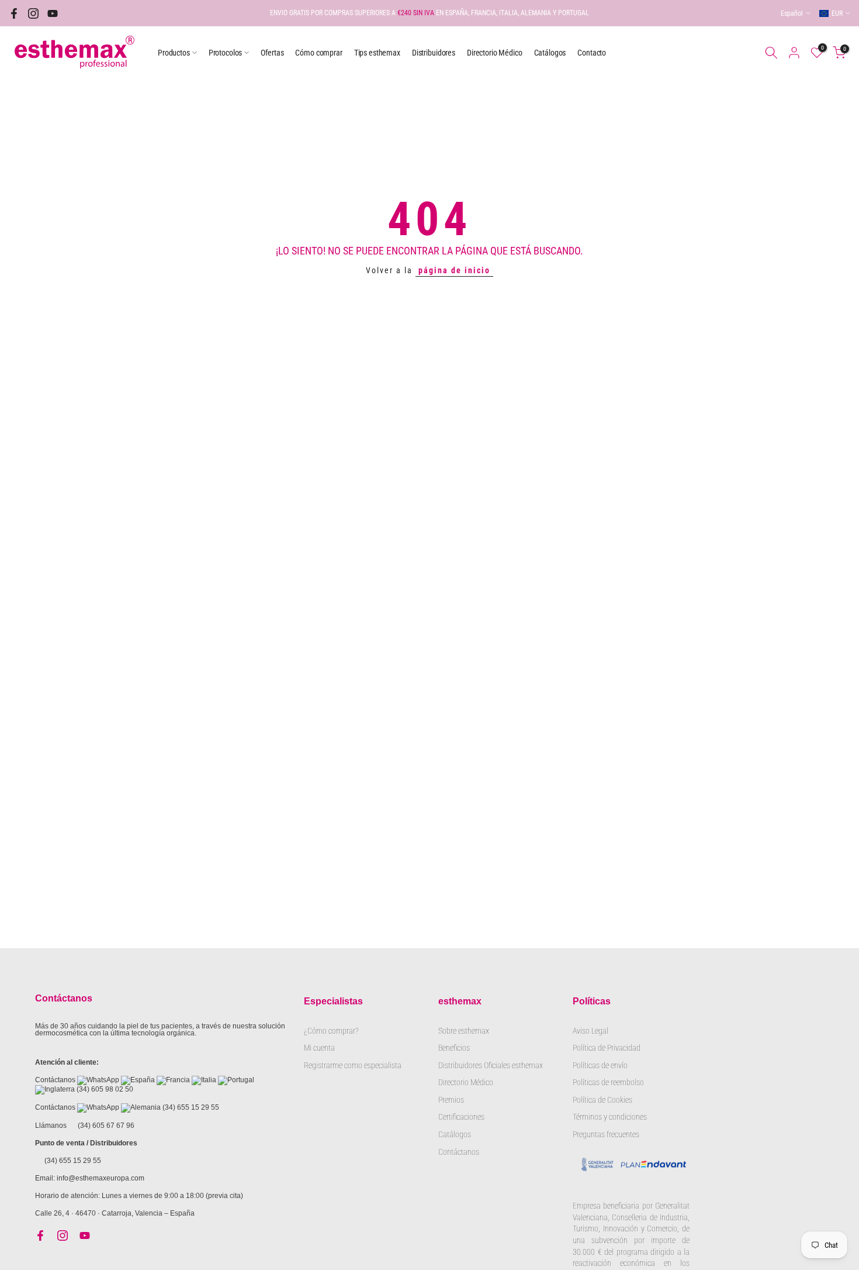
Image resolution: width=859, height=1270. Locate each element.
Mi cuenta (319, 1047)
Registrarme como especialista (352, 1065)
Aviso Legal (590, 1030)
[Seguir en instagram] (33, 13)
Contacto (591, 52)
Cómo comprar (318, 52)
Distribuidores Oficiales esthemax (490, 1065)
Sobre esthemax (463, 1030)
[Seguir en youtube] (52, 13)
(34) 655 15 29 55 (190, 1107)
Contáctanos (458, 1152)
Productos (174, 52)
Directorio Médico (494, 52)
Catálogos (550, 52)
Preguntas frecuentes (606, 1134)
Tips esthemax (377, 52)
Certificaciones (461, 1116)
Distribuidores (433, 52)
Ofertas (272, 52)
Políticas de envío (600, 1065)
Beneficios (454, 1047)
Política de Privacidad (606, 1047)
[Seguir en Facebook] (14, 13)
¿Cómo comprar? (331, 1030)
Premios (451, 1099)
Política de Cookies (602, 1099)
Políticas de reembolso (608, 1082)
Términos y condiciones (610, 1116)
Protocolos (226, 52)
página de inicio (454, 270)
